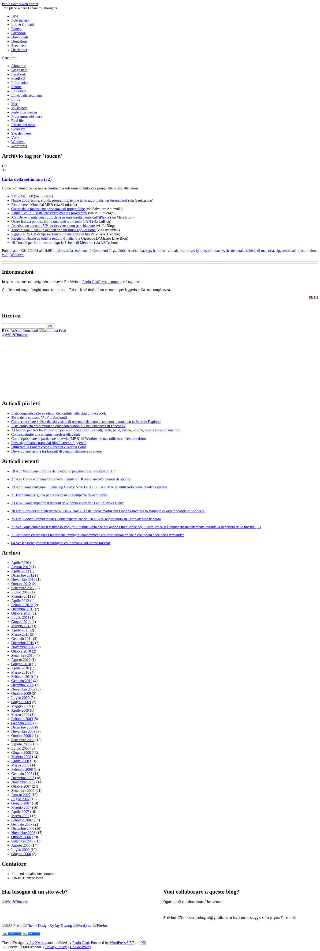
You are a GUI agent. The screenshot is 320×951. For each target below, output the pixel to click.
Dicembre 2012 (22, 575)
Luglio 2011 (20, 617)
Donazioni (19, 41)
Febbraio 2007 (22, 820)
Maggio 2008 (21, 757)
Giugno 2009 (21, 702)
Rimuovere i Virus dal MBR (32, 205)
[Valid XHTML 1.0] (11, 934)
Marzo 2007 (20, 816)
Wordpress (19, 146)
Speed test (18, 46)
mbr (210, 251)
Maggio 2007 (21, 807)
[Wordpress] (82, 926)
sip (278, 251)
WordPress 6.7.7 (122, 943)
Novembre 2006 (23, 833)
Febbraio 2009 (22, 719)
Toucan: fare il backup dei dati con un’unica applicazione (53, 230)
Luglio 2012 (20, 592)
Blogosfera (19, 70)
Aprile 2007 (20, 812)
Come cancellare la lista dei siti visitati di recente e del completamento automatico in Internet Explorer (86, 422)
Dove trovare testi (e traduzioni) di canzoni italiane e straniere (56, 451)
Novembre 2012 (23, 579)
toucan (302, 251)
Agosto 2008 (20, 744)
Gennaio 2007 (21, 824)
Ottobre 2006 (21, 837)
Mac (14, 104)
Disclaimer (19, 50)
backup (145, 251)
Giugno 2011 (21, 622)
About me (18, 66)
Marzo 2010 (20, 672)
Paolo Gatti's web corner (20, 4)
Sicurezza (18, 129)
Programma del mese (26, 116)
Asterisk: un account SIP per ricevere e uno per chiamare (53, 226)
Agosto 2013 (20, 567)
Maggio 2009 (21, 706)
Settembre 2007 (22, 790)
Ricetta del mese (23, 125)
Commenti (30, 330)
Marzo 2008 (20, 765)
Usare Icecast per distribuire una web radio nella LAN (51, 221)
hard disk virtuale (166, 251)
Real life (17, 121)
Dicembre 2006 (22, 828)
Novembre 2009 (23, 689)
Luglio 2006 (20, 850)
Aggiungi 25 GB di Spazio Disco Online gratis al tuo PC (53, 234)
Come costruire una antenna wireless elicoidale (45, 434)
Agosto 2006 (20, 845)
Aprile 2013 (20, 571)
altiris (122, 251)
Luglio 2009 (20, 698)
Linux (15, 100)
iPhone (16, 87)
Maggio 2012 (21, 596)
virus (312, 251)
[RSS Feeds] (12, 926)
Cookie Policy (80, 947)
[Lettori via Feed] (52, 330)
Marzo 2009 (20, 715)
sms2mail (289, 251)
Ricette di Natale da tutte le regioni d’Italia (42, 238)
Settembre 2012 (22, 588)
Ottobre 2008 (21, 736)
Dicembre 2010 (22, 643)
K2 (143, 943)
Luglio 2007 (20, 799)
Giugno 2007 (21, 803)
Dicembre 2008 (22, 727)
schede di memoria (260, 251)
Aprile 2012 (20, 601)
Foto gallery (20, 20)
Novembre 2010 (23, 647)
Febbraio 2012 (22, 605)
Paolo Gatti (80, 943)
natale (219, 251)
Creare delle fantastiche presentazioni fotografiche (48, 209)
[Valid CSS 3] (31, 934)
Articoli (16, 330)
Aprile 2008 (20, 761)
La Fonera (18, 91)
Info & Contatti (22, 24)
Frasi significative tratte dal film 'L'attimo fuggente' (48, 443)
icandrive (187, 251)
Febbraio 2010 (22, 677)
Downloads (19, 37)
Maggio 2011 (21, 626)
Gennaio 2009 (21, 723)
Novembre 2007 (23, 782)
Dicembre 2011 (22, 609)
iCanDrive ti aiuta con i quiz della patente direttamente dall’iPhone (60, 217)
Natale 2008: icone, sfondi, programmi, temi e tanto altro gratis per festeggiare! (69, 200)
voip (5, 255)
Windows (18, 142)
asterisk (132, 251)
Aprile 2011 (20, 630)
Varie (15, 138)
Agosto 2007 (20, 795)
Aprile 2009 (20, 710)
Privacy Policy (56, 947)
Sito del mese (21, 133)
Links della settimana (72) (27, 179)
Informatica (19, 83)
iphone (201, 251)
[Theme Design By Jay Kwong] (47, 926)
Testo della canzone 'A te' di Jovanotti (39, 417)
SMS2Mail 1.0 (22, 196)
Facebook (18, 33)
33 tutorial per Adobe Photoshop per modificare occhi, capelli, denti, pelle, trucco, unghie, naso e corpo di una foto (95, 430)
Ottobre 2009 (21, 693)
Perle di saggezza (24, 112)
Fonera (16, 29)
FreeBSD (18, 78)
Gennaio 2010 (21, 681)
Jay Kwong (37, 943)
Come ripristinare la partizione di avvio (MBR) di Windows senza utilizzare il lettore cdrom (78, 439)
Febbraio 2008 (22, 769)
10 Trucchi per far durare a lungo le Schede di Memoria (52, 243)
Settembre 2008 (22, 740)
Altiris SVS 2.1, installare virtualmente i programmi (49, 213)
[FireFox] (100, 926)
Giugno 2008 (21, 753)
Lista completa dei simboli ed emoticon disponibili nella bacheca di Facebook (68, 426)
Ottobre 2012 (21, 584)
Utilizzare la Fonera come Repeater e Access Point (48, 447)
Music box (19, 108)
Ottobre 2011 (21, 613)
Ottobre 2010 (21, 651)
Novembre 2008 (23, 731)
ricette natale (235, 251)
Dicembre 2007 (22, 778)
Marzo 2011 (20, 634)
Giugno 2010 (21, 664)
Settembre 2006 (22, 841)
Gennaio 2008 (21, 774)
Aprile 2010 (20, 668)
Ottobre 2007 (21, 786)
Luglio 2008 (20, 748)
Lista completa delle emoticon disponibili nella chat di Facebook (58, 413)
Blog (15, 16)
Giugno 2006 (21, 854)
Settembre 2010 (22, 655)
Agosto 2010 (20, 660)
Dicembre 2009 (22, 685)
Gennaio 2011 (21, 639)
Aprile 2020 (20, 563)
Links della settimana (26, 95)
